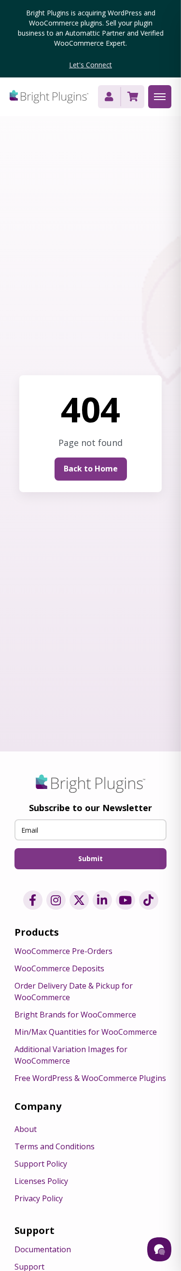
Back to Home (91, 468)
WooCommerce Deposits (59, 968)
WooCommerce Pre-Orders (63, 951)
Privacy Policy (38, 1198)
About (25, 1129)
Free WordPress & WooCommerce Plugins (90, 1078)
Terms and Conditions (54, 1146)
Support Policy (40, 1163)
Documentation (42, 1249)
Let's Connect (90, 64)
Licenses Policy (41, 1181)
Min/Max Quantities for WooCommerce (85, 1032)
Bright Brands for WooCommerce (75, 1014)
